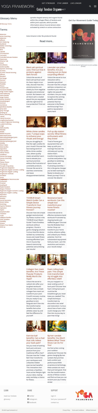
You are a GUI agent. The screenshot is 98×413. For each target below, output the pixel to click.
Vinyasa (2, 223)
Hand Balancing (5, 93)
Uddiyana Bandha (5, 217)
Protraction (3, 181)
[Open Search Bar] (90, 6)
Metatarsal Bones (5, 139)
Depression (3, 59)
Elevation (3, 76)
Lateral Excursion (5, 118)
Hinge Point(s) (4, 97)
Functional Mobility (6, 90)
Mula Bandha (4, 147)
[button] (95, 6)
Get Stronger (48, 3)
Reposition (3, 194)
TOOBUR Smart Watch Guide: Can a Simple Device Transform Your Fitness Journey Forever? (35, 204)
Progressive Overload (6, 173)
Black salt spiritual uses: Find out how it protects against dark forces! (35, 71)
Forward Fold (4, 88)
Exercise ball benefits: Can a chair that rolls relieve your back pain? (35, 339)
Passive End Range (6, 156)
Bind (1, 50)
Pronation (3, 175)
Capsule (2, 51)
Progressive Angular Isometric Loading (12, 170)
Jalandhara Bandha (6, 107)
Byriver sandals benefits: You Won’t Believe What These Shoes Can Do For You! (56, 340)
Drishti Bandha (4, 67)
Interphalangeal (5, 101)
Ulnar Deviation (5, 219)
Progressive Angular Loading (9, 172)
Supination (3, 208)
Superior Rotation (5, 206)
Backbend (3, 44)
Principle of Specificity (6, 166)
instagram (33, 399)
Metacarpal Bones (5, 135)
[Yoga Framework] (17, 6)
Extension (3, 82)
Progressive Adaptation (7, 168)
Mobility (2, 143)
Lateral (2, 116)
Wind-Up (2, 227)
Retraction (3, 196)
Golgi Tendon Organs (6, 91)
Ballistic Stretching (5, 46)
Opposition (3, 149)
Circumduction (4, 53)
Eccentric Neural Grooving (8, 72)
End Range (3, 78)
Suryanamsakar (5, 212)
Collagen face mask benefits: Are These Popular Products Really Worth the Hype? (35, 274)
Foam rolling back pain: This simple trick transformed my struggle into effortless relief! (55, 274)
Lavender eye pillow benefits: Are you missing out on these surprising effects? (57, 71)
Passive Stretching (5, 158)
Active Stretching (5, 36)
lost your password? (58, 399)
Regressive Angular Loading (8, 193)
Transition (3, 214)
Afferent (2, 40)
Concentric (3, 55)
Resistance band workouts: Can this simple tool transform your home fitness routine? (56, 204)
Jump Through (4, 111)
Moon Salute (4, 145)
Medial (2, 132)
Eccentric (3, 71)
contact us (55, 402)
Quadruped (3, 185)
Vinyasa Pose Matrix (6, 225)
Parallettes (3, 154)
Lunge (2, 126)
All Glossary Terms (6, 24)
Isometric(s (3, 105)
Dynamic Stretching (6, 69)
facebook (32, 402)
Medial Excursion (5, 133)
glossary (7, 399)
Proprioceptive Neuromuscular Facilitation (9, 179)
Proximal (2, 183)
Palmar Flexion (4, 152)
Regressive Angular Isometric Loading (11, 191)
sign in (53, 396)
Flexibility (3, 84)
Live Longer (75, 3)
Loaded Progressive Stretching (9, 122)
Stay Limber (62, 3)
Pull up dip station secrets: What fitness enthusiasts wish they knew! (56, 135)
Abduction (3, 34)
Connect (61, 9)
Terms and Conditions (78, 410)
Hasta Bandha (4, 95)
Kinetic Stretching (5, 114)
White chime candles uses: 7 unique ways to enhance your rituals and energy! (35, 135)
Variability (3, 221)
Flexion (2, 86)
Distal (2, 63)
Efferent (2, 74)
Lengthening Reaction (6, 120)
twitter (31, 396)
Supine (2, 210)
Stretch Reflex (4, 202)
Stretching (3, 204)
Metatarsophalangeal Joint (8, 141)
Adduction (3, 38)
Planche (2, 160)
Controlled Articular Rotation (9, 57)
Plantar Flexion (4, 162)
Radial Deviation (5, 187)
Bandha (2, 48)
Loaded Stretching (5, 124)
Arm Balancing (4, 42)
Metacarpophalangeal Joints (8, 137)
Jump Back (3, 109)
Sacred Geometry (5, 200)
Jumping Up (3, 112)
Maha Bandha (4, 128)
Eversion (2, 80)
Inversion (3, 103)
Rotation (2, 198)
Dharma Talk (4, 61)
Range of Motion (5, 189)
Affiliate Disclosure (91, 410)
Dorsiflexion (3, 65)
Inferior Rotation (5, 99)
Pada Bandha (4, 151)
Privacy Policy (66, 410)
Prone (2, 177)
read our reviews (10, 396)
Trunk (2, 215)
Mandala (2, 130)
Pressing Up (3, 164)
